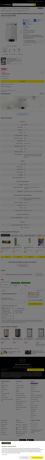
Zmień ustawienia (24, 457)
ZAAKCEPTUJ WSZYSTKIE (37, 457)
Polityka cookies (4, 454)
